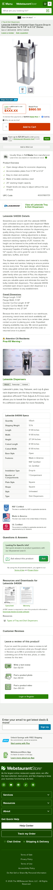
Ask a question (22, 33)
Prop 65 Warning (11, 341)
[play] (26, 362)
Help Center (26, 825)
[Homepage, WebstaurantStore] (26, 3)
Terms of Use (19, 570)
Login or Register (26, 696)
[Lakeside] (12, 205)
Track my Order (26, 833)
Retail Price (33, 107)
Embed (25, 384)
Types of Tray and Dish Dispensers (28, 620)
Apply (47, 139)
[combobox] (26, 11)
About (6, 384)
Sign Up (45, 727)
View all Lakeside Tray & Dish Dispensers (36, 205)
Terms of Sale (26, 855)
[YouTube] (11, 785)
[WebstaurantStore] (26, 768)
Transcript (16, 384)
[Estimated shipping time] (46, 157)
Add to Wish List (26, 147)
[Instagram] (3, 785)
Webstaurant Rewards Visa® (24, 139)
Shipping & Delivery (37, 841)
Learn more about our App (22, 758)
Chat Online (14, 841)
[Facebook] (18, 785)
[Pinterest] (33, 785)
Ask (44, 558)
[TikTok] (25, 785)
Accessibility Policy (26, 868)
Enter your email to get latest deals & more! (25, 721)
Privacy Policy (33, 570)
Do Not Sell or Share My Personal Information (26, 873)
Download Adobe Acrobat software (16, 612)
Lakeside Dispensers (14, 379)
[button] (22, 90)
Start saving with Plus (20, 743)
